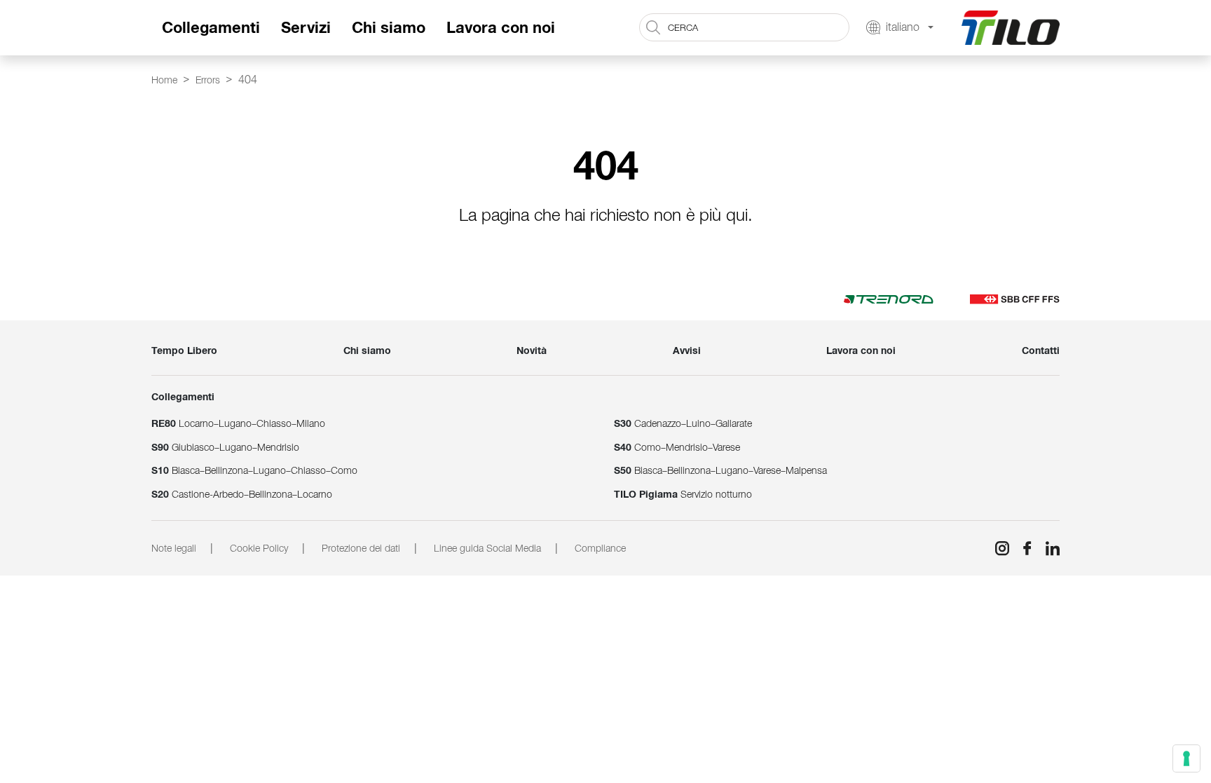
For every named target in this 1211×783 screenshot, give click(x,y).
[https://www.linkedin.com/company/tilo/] (1047, 548)
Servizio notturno (683, 494)
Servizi (306, 27)
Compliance (600, 548)
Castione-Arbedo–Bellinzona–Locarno (241, 494)
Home (164, 80)
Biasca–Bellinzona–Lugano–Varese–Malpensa (720, 470)
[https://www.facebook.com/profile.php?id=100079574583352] (1021, 548)
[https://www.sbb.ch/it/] (1015, 298)
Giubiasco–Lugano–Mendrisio (225, 447)
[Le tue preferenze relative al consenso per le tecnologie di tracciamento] (1186, 758)
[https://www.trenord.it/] (888, 298)
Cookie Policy (259, 548)
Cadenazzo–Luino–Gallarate (683, 423)
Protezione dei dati (361, 548)
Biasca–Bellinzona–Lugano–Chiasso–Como (254, 470)
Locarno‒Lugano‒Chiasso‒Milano (238, 423)
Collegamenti (211, 27)
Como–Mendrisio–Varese (677, 447)
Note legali (173, 548)
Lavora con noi (500, 27)
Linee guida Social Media (487, 548)
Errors (208, 80)
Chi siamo (388, 27)
